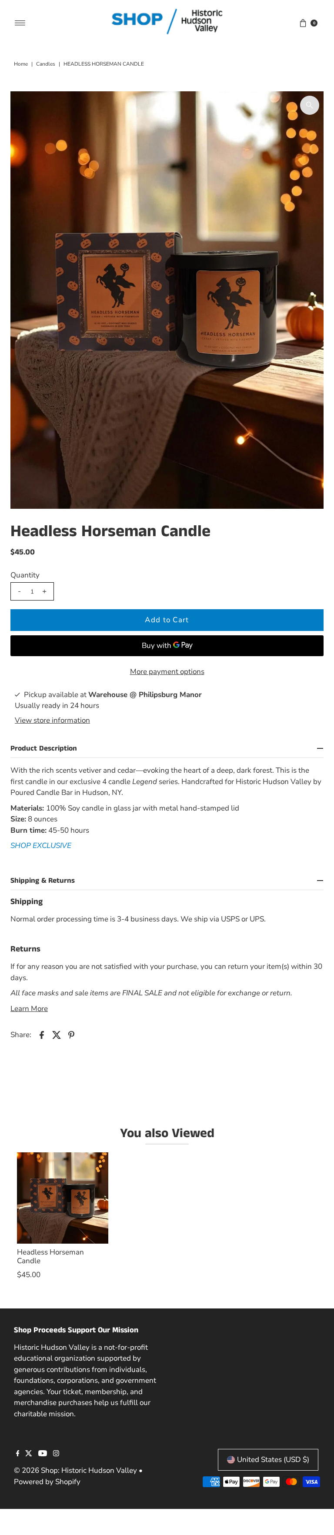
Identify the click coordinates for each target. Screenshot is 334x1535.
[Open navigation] (20, 23)
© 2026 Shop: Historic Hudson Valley (75, 1470)
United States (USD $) (273, 1460)
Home (21, 63)
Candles (45, 63)
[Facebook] (18, 1454)
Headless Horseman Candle (50, 1256)
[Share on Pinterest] (71, 1034)
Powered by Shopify (47, 1482)
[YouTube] (42, 1454)
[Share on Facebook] (41, 1034)
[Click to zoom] (309, 105)
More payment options (167, 672)
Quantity (25, 575)
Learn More (29, 1009)
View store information (52, 720)
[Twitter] (28, 1454)
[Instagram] (56, 1454)
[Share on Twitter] (56, 1034)
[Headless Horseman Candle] (62, 1198)
